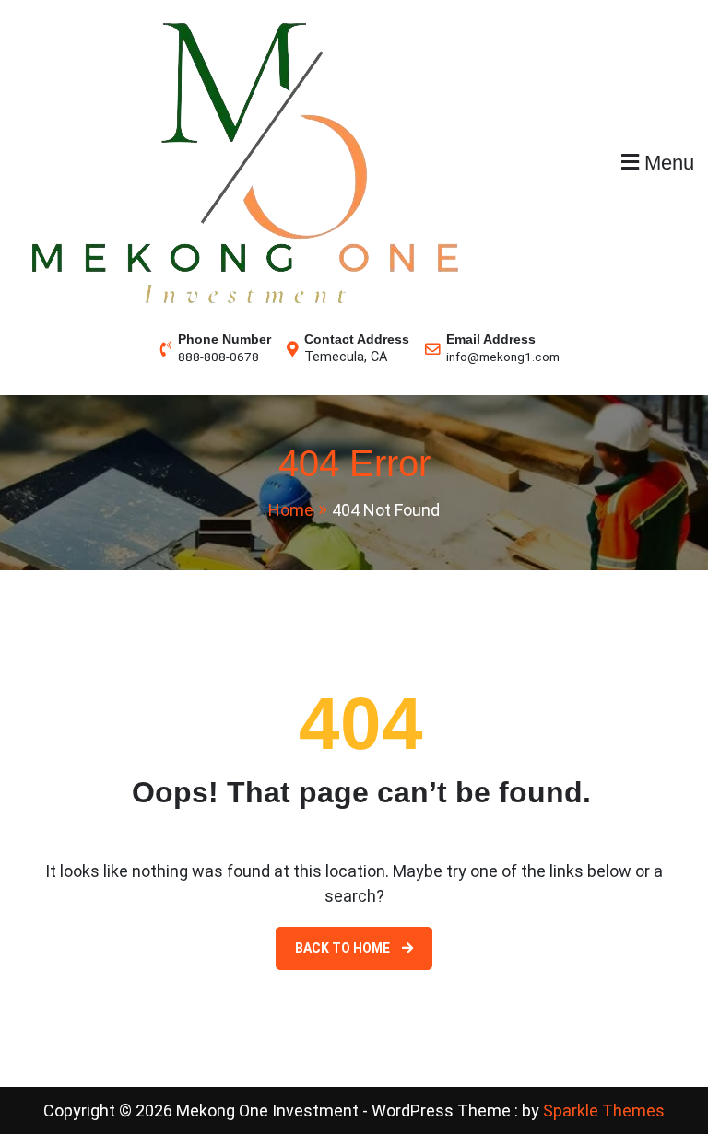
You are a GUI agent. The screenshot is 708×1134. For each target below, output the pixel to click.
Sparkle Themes (604, 1110)
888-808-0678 (218, 357)
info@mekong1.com (503, 357)
